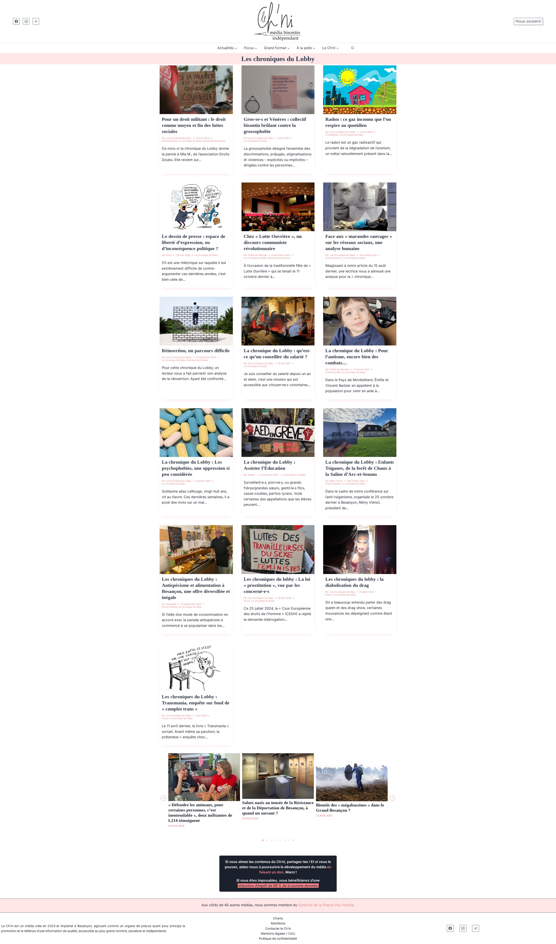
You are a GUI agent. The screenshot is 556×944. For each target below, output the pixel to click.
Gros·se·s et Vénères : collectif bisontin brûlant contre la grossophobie (275, 125)
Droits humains (169, 140)
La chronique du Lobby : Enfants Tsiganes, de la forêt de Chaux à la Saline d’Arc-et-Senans (359, 468)
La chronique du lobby (190, 140)
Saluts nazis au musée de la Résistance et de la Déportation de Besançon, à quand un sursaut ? (278, 807)
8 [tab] (293, 840)
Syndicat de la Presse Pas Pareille (326, 905)
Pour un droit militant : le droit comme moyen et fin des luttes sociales (194, 125)
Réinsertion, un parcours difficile (196, 350)
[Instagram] (26, 21)
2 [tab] (267, 840)
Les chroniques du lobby (178, 138)
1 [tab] (263, 840)
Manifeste (278, 923)
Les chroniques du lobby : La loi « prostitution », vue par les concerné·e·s (277, 585)
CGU (291, 933)
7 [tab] (289, 840)
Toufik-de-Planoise (257, 255)
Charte (278, 918)
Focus (247, 600)
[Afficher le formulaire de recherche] (352, 48)
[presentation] (196, 89)
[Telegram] (36, 21)
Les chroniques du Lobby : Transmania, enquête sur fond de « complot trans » (195, 703)
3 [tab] (271, 840)
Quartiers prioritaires (197, 360)
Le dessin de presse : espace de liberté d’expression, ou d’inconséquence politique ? (193, 242)
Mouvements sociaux (214, 140)
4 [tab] (276, 840)
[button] (163, 798)
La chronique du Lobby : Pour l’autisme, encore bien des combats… (356, 356)
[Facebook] (16, 21)
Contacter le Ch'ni (278, 928)
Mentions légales (273, 933)
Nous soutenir (528, 21)
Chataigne (171, 604)
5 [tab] (280, 840)
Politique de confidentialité (278, 938)
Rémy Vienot (336, 480)
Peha (168, 255)
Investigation (332, 134)
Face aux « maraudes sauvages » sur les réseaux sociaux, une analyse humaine (358, 242)
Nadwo (251, 474)
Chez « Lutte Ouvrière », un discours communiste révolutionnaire (273, 242)
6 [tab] (284, 840)
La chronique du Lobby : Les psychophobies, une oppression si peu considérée (196, 468)
